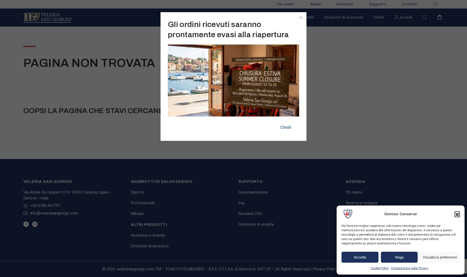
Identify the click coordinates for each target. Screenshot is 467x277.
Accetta (360, 257)
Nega (399, 257)
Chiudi (285, 127)
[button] (457, 214)
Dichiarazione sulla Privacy (409, 268)
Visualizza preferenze (440, 257)
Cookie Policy (380, 268)
